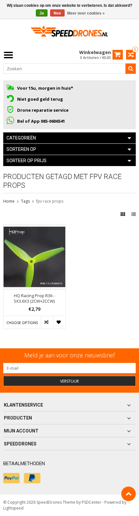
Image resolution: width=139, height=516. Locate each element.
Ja (41, 13)
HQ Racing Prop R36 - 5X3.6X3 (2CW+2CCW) (34, 298)
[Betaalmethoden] (11, 478)
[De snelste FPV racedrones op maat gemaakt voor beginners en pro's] (69, 33)
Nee (57, 13)
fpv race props (49, 201)
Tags (25, 201)
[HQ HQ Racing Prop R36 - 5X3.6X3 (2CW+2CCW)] (34, 228)
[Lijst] (133, 214)
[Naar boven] (128, 494)
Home (9, 201)
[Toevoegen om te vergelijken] (47, 322)
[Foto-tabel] (123, 214)
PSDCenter (91, 502)
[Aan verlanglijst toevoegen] (59, 322)
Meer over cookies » (86, 13)
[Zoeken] (130, 68)
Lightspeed (13, 508)
